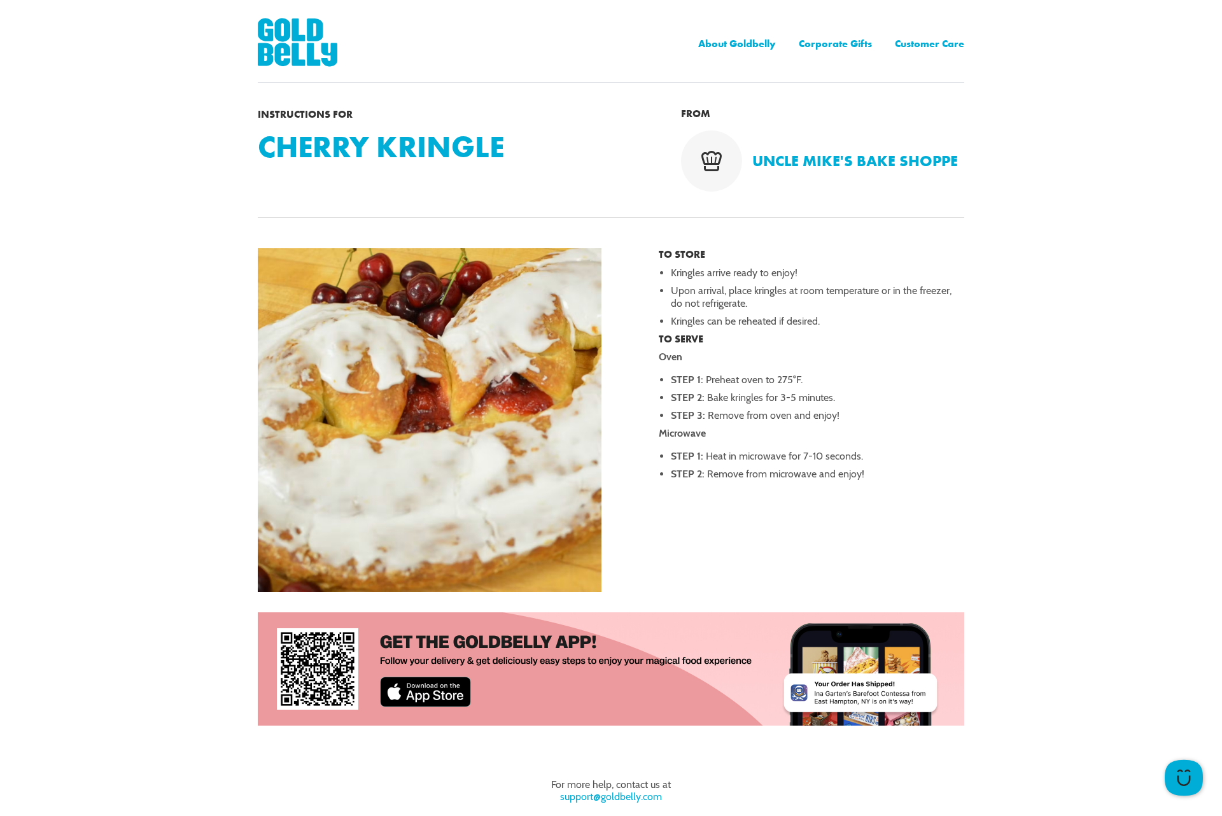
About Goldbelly (737, 43)
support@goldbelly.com (611, 797)
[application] (1183, 777)
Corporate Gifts (835, 43)
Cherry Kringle (381, 146)
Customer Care (929, 43)
